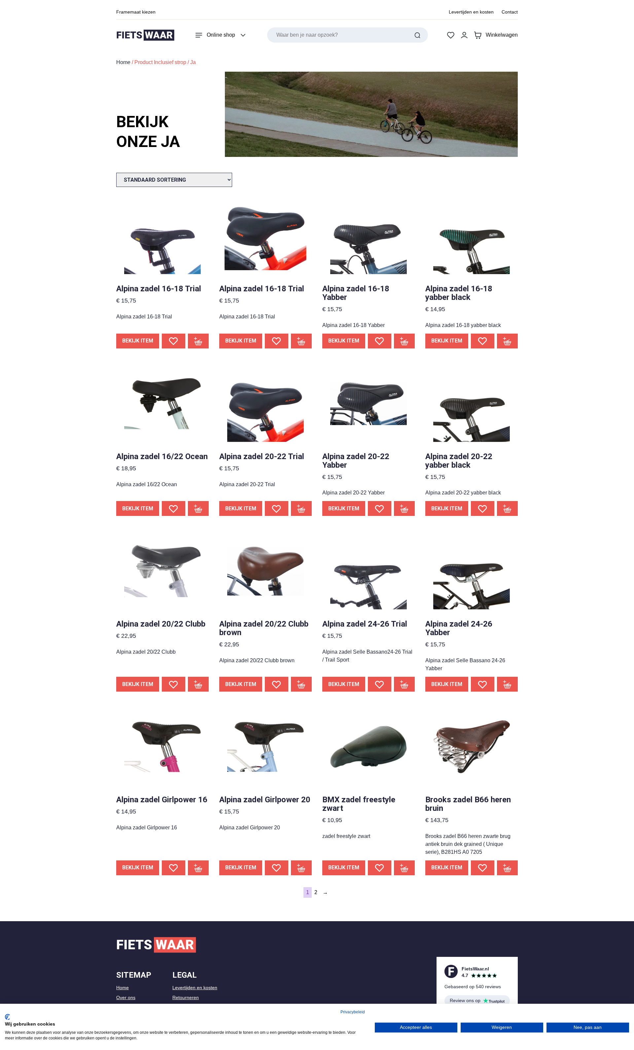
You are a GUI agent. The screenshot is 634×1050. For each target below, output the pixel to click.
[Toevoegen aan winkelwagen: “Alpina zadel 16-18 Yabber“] (404, 341)
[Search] (417, 35)
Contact (510, 12)
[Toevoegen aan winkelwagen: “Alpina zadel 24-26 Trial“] (404, 684)
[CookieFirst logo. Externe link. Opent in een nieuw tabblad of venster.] (7, 1017)
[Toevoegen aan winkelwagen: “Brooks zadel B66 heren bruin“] (507, 867)
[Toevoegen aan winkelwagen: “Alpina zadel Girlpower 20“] (301, 867)
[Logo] (145, 35)
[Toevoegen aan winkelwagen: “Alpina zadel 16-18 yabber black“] (507, 341)
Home (123, 62)
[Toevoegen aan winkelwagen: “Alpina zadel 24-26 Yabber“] (507, 684)
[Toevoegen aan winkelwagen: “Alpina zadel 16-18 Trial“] (198, 341)
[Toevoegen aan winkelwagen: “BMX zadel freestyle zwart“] (404, 867)
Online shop (221, 35)
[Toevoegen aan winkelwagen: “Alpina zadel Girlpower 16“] (198, 867)
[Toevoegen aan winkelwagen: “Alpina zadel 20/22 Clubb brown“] (301, 684)
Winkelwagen (502, 35)
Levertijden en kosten (471, 12)
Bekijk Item (137, 341)
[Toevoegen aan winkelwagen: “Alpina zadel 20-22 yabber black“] (507, 508)
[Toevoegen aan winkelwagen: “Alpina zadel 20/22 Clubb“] (198, 684)
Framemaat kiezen (136, 12)
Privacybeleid (352, 1012)
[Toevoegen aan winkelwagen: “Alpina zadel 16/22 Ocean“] (198, 508)
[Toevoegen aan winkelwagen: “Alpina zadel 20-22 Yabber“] (404, 508)
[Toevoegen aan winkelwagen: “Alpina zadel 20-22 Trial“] (301, 508)
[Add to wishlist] (173, 341)
